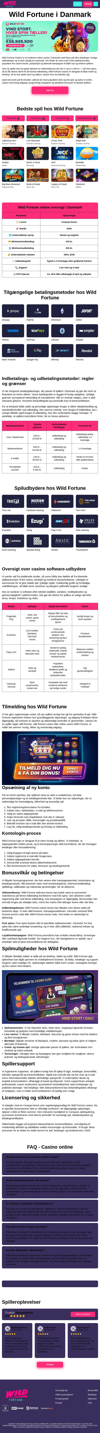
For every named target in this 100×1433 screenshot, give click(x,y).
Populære (11, 118)
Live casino (35, 118)
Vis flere (50, 1365)
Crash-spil (60, 118)
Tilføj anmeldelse (82, 1314)
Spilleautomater (85, 118)
